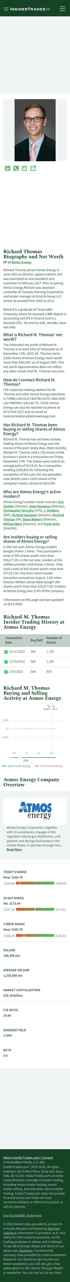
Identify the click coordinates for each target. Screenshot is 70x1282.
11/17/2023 (17, 651)
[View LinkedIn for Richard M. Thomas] (7, 169)
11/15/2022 (17, 661)
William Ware (12, 524)
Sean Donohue (39, 506)
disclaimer (25, 1251)
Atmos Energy (22, 262)
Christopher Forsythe (18, 510)
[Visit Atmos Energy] (33, 169)
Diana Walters (32, 519)
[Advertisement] (35, 55)
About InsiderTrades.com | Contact (28, 1158)
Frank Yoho (51, 524)
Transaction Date (13, 640)
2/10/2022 (16, 671)
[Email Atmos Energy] (24, 169)
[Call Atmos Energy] (16, 169)
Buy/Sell (37, 640)
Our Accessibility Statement (22, 1215)
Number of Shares (54, 640)
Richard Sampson (24, 515)
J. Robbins (51, 510)
